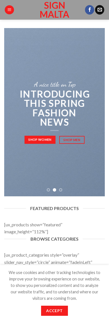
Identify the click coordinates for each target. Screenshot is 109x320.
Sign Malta (54, 10)
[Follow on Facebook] (89, 10)
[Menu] (9, 10)
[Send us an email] (99, 10)
